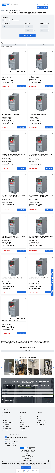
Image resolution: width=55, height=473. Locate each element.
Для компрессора (7, 428)
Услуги (21, 418)
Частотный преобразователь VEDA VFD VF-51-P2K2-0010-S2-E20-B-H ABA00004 (41, 113)
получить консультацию (27, 396)
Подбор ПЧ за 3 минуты (52, 282)
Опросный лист (41, 418)
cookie (15, 461)
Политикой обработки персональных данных (37, 463)
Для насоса (5, 415)
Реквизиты (22, 428)
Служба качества (24, 426)
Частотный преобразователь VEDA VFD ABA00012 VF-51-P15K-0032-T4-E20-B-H (12, 278)
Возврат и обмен (41, 422)
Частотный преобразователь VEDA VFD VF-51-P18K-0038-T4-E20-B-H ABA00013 (41, 278)
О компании (23, 412)
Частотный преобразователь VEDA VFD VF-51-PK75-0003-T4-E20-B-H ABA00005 (13, 113)
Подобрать (27, 35)
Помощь (39, 412)
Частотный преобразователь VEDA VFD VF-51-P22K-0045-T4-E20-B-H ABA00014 (13, 319)
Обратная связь (41, 420)
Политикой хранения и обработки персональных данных (23, 398)
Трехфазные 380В (7, 424)
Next (53, 367)
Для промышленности (8, 422)
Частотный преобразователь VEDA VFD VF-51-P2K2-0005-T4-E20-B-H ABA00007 (41, 155)
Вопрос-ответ (40, 424)
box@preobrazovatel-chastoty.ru (46, 2)
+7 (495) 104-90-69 (43, 1)
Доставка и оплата (42, 415)
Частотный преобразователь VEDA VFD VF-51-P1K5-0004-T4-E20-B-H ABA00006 (13, 155)
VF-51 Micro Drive (27, 351)
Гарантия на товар (41, 416)
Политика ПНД (27, 458)
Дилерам (22, 422)
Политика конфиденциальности (27, 455)
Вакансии (22, 424)
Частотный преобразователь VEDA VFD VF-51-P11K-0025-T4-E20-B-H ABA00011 (41, 237)
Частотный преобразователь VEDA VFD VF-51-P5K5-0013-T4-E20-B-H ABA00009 (41, 196)
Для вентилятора (7, 418)
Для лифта (5, 416)
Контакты (22, 430)
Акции (21, 420)
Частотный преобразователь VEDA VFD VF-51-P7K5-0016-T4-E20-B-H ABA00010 (13, 237)
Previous (1, 367)
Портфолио (22, 416)
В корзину (21, 86)
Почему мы (22, 415)
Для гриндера (6, 426)
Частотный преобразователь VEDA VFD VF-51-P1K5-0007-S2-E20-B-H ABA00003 (41, 72)
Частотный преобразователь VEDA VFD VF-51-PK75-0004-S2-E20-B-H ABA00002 (13, 72)
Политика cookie (27, 460)
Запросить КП (42, 7)
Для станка (5, 430)
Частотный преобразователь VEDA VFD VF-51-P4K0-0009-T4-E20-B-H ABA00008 (13, 196)
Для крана (5, 420)
